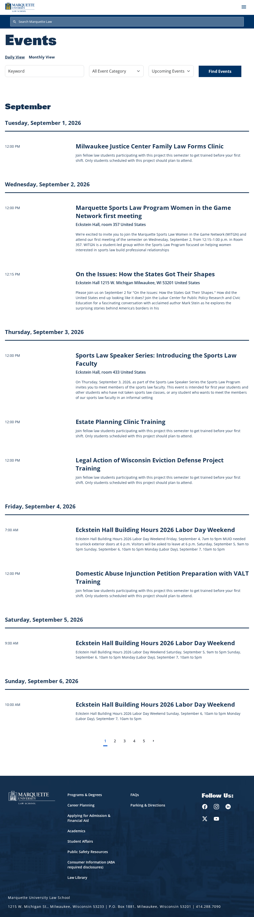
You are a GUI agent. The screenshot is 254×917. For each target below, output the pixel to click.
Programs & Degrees (84, 794)
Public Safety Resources (87, 851)
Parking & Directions (147, 805)
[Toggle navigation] (244, 6)
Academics (76, 831)
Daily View (15, 57)
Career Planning (81, 805)
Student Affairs (80, 841)
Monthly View (42, 57)
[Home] (19, 7)
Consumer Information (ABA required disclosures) (91, 864)
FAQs (134, 794)
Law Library (77, 877)
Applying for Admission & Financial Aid (88, 818)
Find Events (220, 71)
